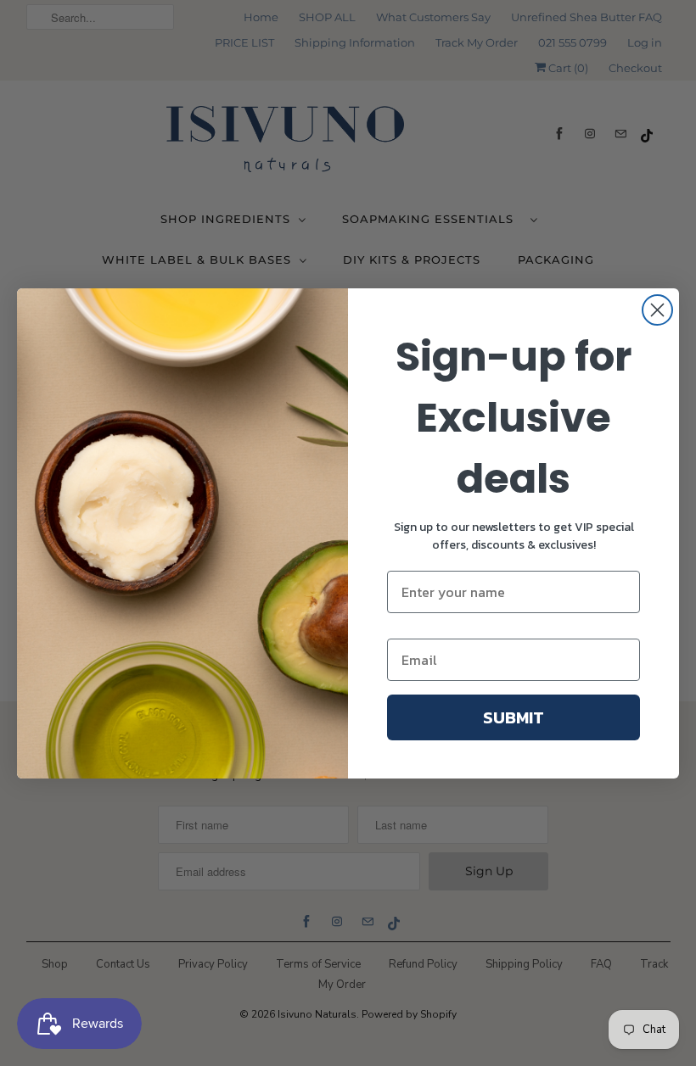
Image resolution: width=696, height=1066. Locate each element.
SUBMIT (513, 717)
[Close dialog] (657, 310)
